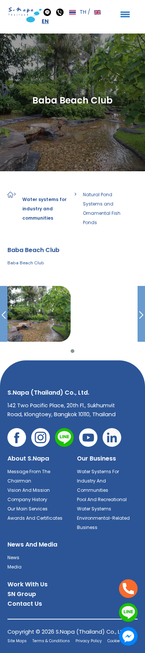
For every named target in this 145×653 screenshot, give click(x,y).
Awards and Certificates (34, 518)
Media (14, 567)
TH (82, 12)
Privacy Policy (88, 641)
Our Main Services (27, 509)
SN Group (21, 594)
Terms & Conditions (51, 641)
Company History (27, 499)
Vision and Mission (28, 490)
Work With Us (27, 584)
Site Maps (17, 641)
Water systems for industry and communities (44, 208)
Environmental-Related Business (103, 523)
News (13, 557)
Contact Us (24, 603)
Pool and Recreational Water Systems (102, 504)
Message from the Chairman (28, 476)
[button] (123, 14)
